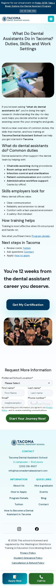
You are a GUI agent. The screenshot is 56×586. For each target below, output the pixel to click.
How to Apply (19, 491)
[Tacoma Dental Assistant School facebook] (37, 529)
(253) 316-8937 (28, 466)
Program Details (18, 498)
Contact (29, 251)
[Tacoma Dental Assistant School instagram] (19, 529)
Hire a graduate (44, 485)
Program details (41, 236)
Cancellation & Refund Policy (28, 563)
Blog (43, 498)
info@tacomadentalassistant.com (28, 470)
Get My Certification (28, 305)
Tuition (27, 248)
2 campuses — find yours (28, 462)
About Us (18, 485)
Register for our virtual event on (28, 4)
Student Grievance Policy (28, 558)
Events (44, 491)
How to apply (22, 255)
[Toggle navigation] (51, 19)
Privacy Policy (28, 553)
